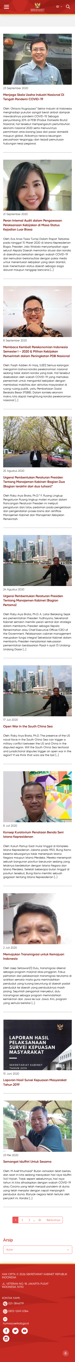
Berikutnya (53, 1220)
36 (39, 1220)
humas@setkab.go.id (16, 1322)
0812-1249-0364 (17, 1311)
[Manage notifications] (65, 1353)
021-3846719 (15, 1303)
